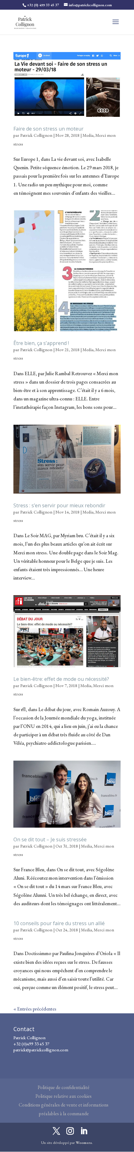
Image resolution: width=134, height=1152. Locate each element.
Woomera (84, 1142)
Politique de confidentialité (63, 1087)
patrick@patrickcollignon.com (40, 1050)
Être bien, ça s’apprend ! (41, 343)
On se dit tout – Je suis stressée (50, 839)
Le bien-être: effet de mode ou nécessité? (61, 679)
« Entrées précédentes (34, 1009)
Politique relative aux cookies (64, 1096)
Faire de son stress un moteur (48, 128)
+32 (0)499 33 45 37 (31, 1044)
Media (88, 135)
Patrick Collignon (36, 135)
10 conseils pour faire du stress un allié (59, 923)
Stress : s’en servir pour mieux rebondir (59, 505)
